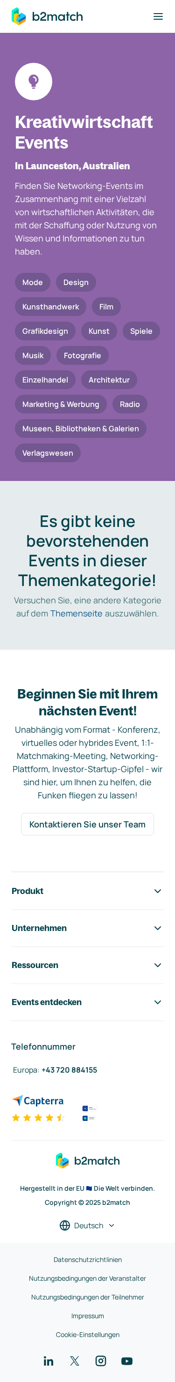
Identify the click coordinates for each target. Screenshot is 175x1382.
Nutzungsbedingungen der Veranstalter (87, 1278)
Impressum (87, 1315)
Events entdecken (47, 1002)
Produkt (27, 891)
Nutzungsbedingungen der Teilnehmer (87, 1296)
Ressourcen (35, 965)
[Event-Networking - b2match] (47, 16)
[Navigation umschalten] (158, 16)
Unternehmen (39, 928)
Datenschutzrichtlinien (88, 1259)
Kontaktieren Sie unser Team (87, 824)
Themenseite (76, 613)
